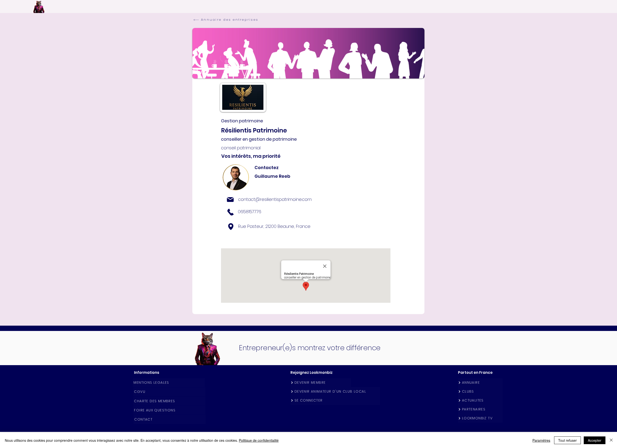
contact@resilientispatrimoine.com (275, 199)
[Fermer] (611, 440)
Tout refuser (567, 440)
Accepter (594, 440)
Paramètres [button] (541, 440)
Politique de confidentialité (259, 440)
